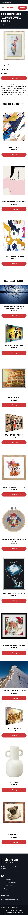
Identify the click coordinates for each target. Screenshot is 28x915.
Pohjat (10, 65)
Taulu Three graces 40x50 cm (14, 345)
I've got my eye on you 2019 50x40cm (14, 256)
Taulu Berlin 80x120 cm (14, 728)
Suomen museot (8, 886)
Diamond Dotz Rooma (14, 398)
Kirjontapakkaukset (6, 67)
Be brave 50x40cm (14, 147)
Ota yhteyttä (13, 910)
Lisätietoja (14, 78)
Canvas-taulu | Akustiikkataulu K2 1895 (14, 691)
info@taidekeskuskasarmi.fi (7, 2)
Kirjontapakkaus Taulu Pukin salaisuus (14, 645)
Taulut (20, 67)
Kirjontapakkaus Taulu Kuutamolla (14, 593)
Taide (4, 25)
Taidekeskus (7, 879)
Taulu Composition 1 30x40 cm (14, 435)
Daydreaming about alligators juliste (14, 202)
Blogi (5, 889)
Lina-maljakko (14, 783)
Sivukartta (20, 912)
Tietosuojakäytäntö (10, 912)
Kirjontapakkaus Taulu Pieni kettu (14, 487)
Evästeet (20, 910)
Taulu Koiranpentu (14, 835)
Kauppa (22, 7)
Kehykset (10, 25)
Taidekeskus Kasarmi (10, 883)
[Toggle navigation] (3, 7)
